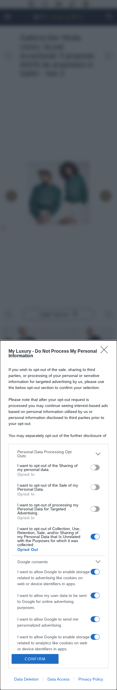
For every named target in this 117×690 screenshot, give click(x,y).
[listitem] (58, 454)
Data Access (58, 679)
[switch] (95, 467)
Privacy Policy (90, 679)
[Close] (106, 351)
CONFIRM (35, 659)
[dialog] (58, 515)
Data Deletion (26, 679)
